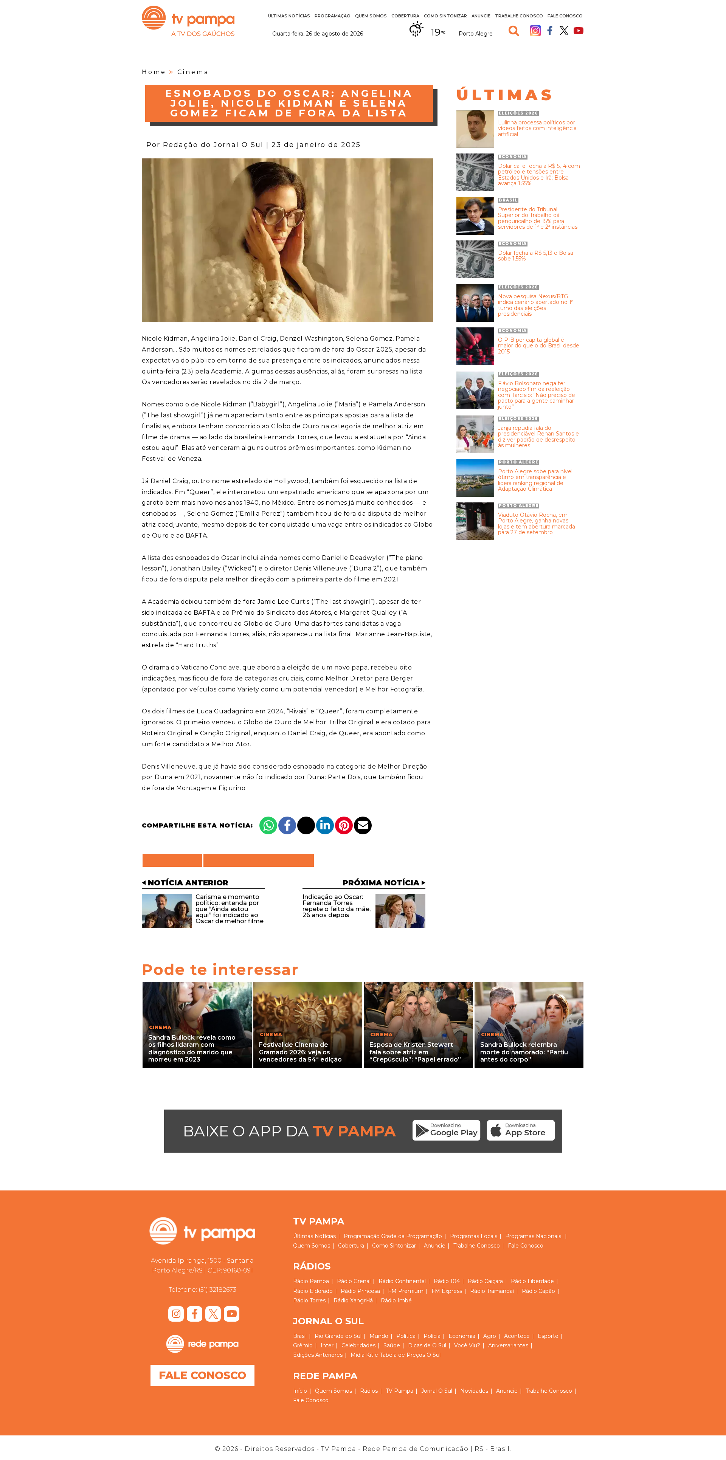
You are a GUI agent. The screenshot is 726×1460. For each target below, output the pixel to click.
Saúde (391, 1345)
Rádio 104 (447, 1281)
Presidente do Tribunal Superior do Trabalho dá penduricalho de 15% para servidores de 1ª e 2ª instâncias (537, 218)
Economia (461, 1336)
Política (406, 1336)
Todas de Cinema (258, 860)
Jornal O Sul (436, 1390)
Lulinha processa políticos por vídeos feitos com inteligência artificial (537, 128)
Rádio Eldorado (313, 1291)
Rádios (369, 1390)
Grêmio (303, 1345)
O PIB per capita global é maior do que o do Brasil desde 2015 (538, 346)
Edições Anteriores (318, 1355)
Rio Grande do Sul (338, 1336)
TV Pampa (188, 21)
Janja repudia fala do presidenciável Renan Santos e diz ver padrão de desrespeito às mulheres (538, 437)
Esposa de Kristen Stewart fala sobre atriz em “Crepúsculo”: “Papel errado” (415, 1052)
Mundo (378, 1336)
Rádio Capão (538, 1291)
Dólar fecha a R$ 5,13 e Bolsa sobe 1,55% (535, 256)
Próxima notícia (381, 882)
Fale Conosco (565, 16)
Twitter (564, 30)
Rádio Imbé (396, 1300)
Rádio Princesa (360, 1291)
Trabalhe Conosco (519, 16)
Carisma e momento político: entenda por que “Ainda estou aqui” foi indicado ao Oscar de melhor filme (229, 909)
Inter (327, 1345)
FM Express (446, 1291)
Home (154, 72)
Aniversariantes (508, 1345)
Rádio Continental (402, 1281)
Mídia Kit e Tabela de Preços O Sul (396, 1355)
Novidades (474, 1390)
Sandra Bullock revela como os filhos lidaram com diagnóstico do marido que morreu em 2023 (192, 1048)
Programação (362, 1236)
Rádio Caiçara (485, 1281)
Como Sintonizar (445, 16)
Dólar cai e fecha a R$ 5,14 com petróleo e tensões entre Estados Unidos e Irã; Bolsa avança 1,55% (539, 175)
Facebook (549, 30)
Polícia (432, 1336)
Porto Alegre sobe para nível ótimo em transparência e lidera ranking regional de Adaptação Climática (535, 480)
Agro (489, 1336)
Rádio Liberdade (532, 1281)
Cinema (193, 72)
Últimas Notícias (289, 16)
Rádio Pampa (311, 1281)
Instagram (535, 30)
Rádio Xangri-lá (353, 1300)
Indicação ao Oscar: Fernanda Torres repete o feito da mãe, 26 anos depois (336, 906)
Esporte (548, 1336)
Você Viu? (467, 1345)
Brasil (300, 1336)
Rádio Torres (309, 1300)
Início (300, 1390)
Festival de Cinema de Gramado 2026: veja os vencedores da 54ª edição (300, 1052)
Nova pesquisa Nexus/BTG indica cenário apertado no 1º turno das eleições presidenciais (535, 305)
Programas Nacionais (533, 1236)
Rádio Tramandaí (492, 1291)
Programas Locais (473, 1236)
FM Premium (406, 1291)
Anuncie (481, 16)
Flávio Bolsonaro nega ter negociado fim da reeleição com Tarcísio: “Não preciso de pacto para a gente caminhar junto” (536, 395)
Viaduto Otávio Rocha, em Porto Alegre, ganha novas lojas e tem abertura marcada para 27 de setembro (536, 524)
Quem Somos (371, 16)
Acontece (517, 1336)
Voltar (174, 860)
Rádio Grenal (354, 1281)
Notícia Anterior (188, 882)
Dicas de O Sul (427, 1345)
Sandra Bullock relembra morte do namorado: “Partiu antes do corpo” (524, 1052)
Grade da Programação (411, 1236)
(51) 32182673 (217, 1289)
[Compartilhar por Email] (363, 825)
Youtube (578, 30)
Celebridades (358, 1345)
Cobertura (405, 16)
